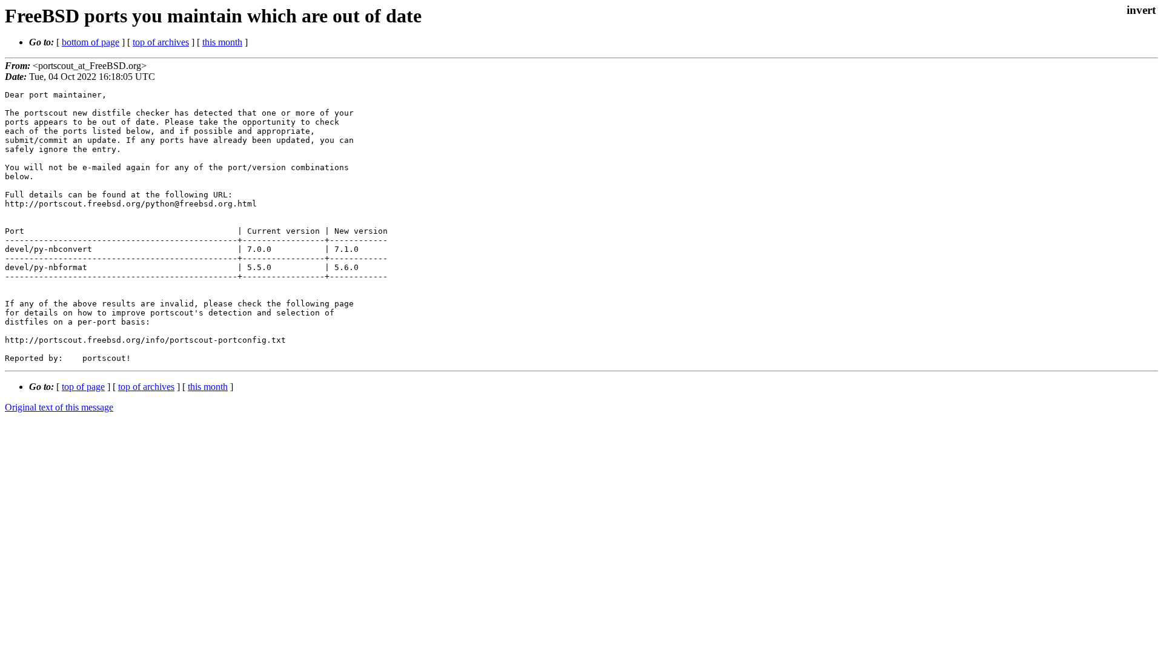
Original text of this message (59, 407)
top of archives (161, 42)
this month (222, 42)
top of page (83, 387)
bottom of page (90, 42)
